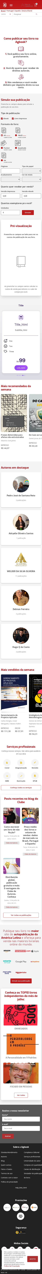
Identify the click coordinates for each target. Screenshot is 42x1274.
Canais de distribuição (32, 1169)
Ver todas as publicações (21, 915)
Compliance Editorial (31, 1152)
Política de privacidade (9, 1182)
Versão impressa (8, 191)
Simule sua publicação (21, 981)
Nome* (5, 1115)
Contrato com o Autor (9, 1177)
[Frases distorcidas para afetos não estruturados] (14, 413)
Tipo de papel (27, 166)
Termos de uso (6, 1173)
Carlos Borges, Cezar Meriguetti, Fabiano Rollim (11, 722)
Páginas (4, 166)
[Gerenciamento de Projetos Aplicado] (14, 693)
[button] (17, 375)
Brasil (3, 10)
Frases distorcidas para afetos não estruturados (12, 436)
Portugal (10, 10)
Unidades (5, 208)
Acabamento (6, 175)
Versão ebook (27, 191)
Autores (4, 1156)
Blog (2, 1161)
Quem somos (6, 1165)
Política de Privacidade (12, 1266)
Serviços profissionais (32, 1156)
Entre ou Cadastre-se (29, 5)
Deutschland (27, 10)
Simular (28, 212)
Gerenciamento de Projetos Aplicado (9, 716)
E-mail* (5, 1124)
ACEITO (33, 1259)
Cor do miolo (27, 175)
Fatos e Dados (6, 1169)
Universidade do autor (32, 1161)
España (18, 10)
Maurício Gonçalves (8, 440)
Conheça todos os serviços (21, 787)
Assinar (8, 1136)
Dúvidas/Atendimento (9, 1152)
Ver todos (21, 1095)
